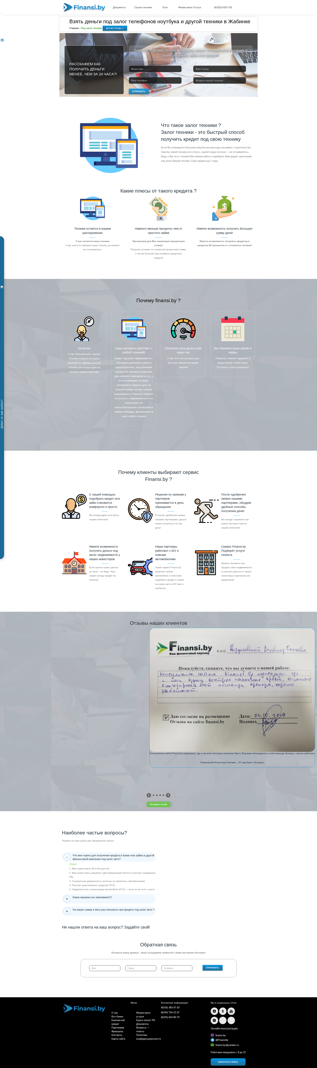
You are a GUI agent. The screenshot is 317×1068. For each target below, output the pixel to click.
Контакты (116, 1035)
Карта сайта (118, 1038)
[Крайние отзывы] (168, 795)
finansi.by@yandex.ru (227, 1045)
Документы (119, 7)
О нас (114, 1012)
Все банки (117, 1016)
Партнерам (117, 1027)
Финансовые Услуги (190, 7)
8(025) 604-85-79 (170, 1017)
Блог (165, 7)
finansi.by (220, 1035)
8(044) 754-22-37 (170, 1012)
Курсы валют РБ (145, 1020)
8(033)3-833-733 (223, 7)
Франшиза (117, 1031)
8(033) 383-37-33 (170, 1007)
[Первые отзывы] (149, 795)
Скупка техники (143, 7)
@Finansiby (221, 1039)
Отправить (138, 91)
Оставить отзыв (158, 804)
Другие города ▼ (115, 28)
